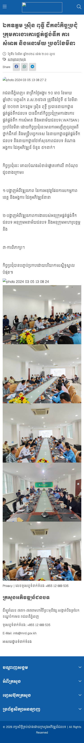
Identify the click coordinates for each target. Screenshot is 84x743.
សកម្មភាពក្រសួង (17, 59)
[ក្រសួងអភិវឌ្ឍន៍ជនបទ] (42, 7)
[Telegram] (32, 67)
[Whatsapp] (24, 67)
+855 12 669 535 (57, 586)
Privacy (8, 586)
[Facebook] (16, 67)
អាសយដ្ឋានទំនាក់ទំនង (17, 642)
